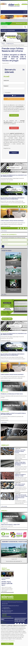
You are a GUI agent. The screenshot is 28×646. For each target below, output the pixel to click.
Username (6, 80)
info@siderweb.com (6, 608)
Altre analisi (4, 506)
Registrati (14, 152)
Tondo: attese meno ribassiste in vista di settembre (20, 464)
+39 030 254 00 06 (6, 607)
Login (14, 95)
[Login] (3, 246)
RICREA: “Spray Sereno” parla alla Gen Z (6, 583)
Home (3, 43)
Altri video (3, 294)
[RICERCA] (25, 27)
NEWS (2, 621)
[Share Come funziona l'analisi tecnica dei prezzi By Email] (18, 228)
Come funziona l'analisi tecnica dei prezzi (12, 220)
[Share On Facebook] (26, 184)
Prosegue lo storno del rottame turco (12, 393)
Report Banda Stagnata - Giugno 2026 (10, 524)
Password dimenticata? (14, 98)
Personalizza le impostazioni (8, 640)
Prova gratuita (14, 115)
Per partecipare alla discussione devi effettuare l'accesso (13, 237)
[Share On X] (23, 184)
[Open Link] (3, 4)
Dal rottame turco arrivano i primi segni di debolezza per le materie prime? (12, 198)
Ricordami (7, 92)
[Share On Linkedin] (21, 184)
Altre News (4, 230)
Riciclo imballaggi (6, 569)
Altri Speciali (4, 528)
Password (6, 86)
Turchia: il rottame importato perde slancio (20, 451)
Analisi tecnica (10, 43)
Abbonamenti (14, 128)
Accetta (7, 643)
